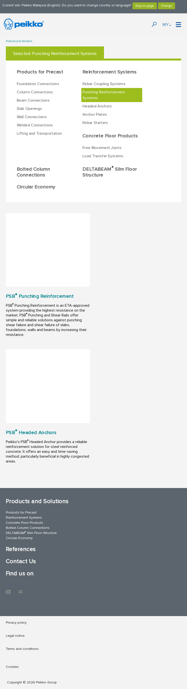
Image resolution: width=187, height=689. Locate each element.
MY (165, 24)
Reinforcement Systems (110, 72)
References (21, 549)
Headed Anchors (97, 106)
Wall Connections (32, 116)
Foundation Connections (38, 83)
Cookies (12, 667)
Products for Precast (40, 72)
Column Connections (35, 92)
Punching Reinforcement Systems (104, 95)
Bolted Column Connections (33, 172)
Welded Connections (35, 125)
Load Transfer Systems (103, 156)
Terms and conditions (22, 649)
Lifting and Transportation (39, 133)
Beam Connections (33, 100)
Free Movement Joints (102, 147)
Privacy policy (16, 622)
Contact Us (21, 561)
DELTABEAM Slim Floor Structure (110, 171)
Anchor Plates (95, 114)
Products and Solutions (19, 41)
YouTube (8, 589)
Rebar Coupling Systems (104, 83)
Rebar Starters (95, 122)
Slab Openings (29, 108)
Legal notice (15, 636)
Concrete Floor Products (110, 136)
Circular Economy (36, 187)
